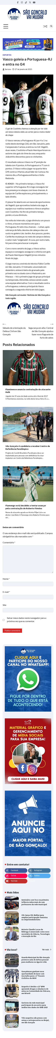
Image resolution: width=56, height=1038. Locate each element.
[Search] (51, 26)
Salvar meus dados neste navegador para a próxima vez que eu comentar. (26, 619)
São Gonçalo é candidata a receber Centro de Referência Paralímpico (27, 447)
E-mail (6, 592)
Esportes (7, 55)
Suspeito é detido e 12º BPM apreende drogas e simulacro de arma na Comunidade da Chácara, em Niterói (35, 990)
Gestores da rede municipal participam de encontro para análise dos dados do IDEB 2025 (34, 1005)
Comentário (9, 542)
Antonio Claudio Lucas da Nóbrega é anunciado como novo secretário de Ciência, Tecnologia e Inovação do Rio (35, 932)
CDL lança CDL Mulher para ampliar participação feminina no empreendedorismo (34, 917)
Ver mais (45, 949)
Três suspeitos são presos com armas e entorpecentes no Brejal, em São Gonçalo (35, 1020)
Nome (6, 578)
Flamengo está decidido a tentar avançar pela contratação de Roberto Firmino (25, 507)
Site (4, 605)
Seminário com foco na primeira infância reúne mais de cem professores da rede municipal (35, 902)
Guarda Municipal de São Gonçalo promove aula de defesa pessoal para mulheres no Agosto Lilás (35, 959)
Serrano (8, 69)
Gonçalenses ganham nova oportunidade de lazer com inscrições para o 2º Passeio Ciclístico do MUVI (33, 974)
